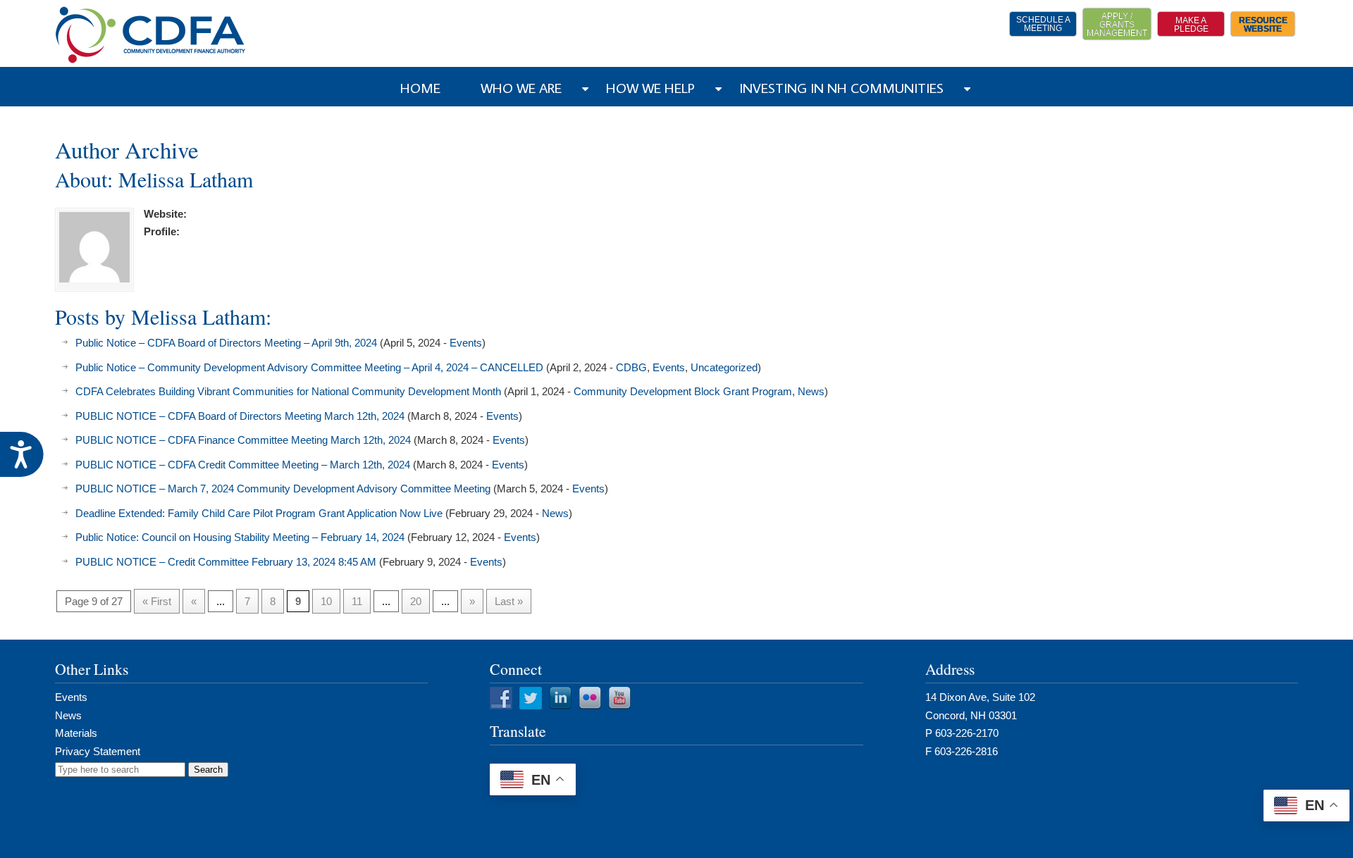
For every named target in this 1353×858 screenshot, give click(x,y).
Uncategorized (724, 367)
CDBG (631, 367)
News (811, 391)
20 (415, 601)
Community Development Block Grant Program (683, 391)
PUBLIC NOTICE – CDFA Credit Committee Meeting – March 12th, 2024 (242, 465)
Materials (76, 733)
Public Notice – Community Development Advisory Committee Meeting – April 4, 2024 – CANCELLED (309, 367)
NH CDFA (151, 35)
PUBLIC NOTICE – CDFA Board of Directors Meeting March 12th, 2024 (239, 416)
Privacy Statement (97, 751)
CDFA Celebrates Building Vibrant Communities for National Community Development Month (288, 391)
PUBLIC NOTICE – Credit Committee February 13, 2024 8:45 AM (225, 562)
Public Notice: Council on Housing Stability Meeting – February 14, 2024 (239, 537)
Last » (509, 601)
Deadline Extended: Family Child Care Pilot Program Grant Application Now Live (259, 513)
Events (466, 343)
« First (156, 601)
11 (357, 601)
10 (326, 601)
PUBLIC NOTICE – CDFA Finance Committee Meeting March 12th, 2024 (243, 440)
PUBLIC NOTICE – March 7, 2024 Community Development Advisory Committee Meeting (282, 489)
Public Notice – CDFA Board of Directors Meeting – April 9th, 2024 (226, 343)
